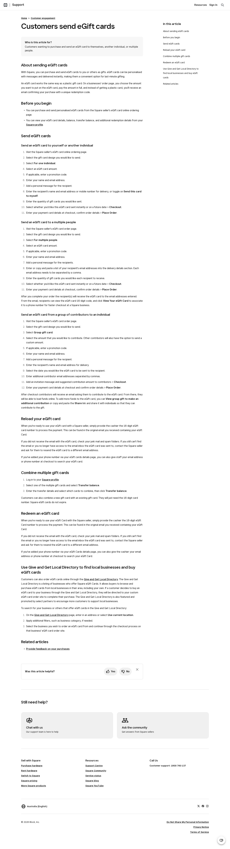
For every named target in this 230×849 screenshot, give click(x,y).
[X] (198, 806)
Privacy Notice (201, 827)
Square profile (34, 124)
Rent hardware (29, 770)
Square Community (95, 770)
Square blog (92, 780)
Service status (93, 775)
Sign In (213, 4)
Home (24, 18)
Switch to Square (30, 775)
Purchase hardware (31, 765)
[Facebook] (202, 806)
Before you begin (171, 37)
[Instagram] (207, 806)
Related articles (170, 84)
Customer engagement (43, 18)
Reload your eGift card (174, 50)
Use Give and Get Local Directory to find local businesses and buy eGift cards (181, 73)
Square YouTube (94, 785)
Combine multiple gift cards (176, 56)
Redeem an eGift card (174, 62)
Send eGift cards (171, 43)
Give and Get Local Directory (101, 579)
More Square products (33, 785)
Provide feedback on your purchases (48, 648)
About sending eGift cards (176, 31)
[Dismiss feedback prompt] (137, 669)
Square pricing (29, 780)
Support (18, 5)
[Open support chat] (221, 840)
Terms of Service (199, 832)
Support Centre (94, 765)
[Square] (5, 5)
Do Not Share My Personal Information (188, 822)
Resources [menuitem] (200, 4)
